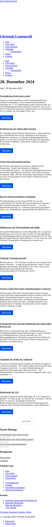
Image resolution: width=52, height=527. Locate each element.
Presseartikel (16, 51)
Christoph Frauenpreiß (16, 36)
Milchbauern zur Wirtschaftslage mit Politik (20, 227)
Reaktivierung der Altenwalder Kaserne (18, 129)
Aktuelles (9, 49)
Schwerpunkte (11, 47)
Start (7, 42)
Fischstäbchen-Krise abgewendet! (15, 96)
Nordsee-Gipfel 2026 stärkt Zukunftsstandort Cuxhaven (25, 289)
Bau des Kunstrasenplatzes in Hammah (17, 197)
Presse (8, 54)
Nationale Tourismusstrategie (13, 258)
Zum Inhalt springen (8, 1)
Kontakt (8, 56)
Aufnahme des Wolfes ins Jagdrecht (16, 359)
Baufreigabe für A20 (9, 392)
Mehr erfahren (6, 118)
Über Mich (10, 44)
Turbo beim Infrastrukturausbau (15, 162)
